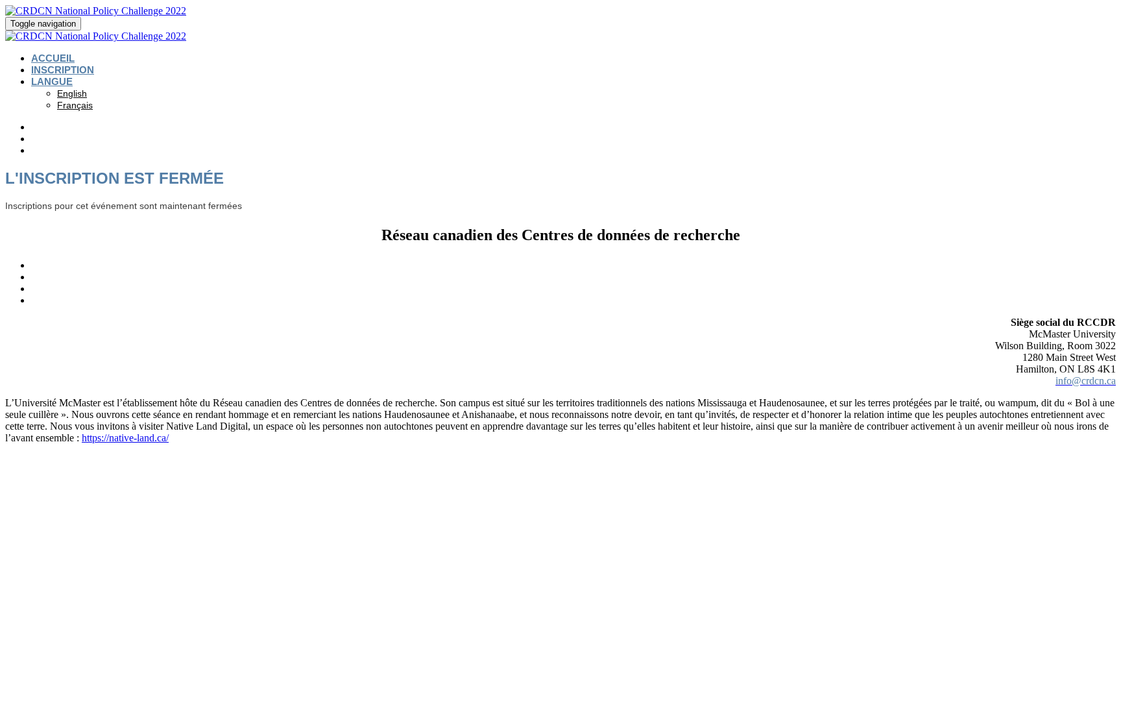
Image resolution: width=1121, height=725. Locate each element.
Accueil (53, 58)
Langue (52, 81)
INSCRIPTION (62, 69)
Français (75, 105)
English (72, 93)
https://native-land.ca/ (125, 437)
